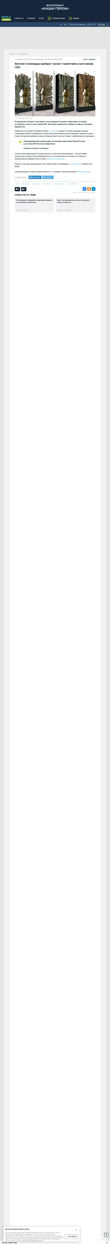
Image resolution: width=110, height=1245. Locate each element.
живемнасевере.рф (55, 159)
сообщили (53, 131)
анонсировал (75, 164)
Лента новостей (9, 1243)
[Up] (106, 1235)
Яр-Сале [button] (101, 24)
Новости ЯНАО (59, 184)
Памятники (25, 184)
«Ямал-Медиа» (84, 172)
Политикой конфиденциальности (32, 1240)
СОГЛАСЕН (71, 1236)
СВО (17, 184)
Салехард (36, 184)
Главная (12, 54)
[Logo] (6, 18)
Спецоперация (22, 54)
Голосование (47, 184)
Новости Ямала (72, 184)
